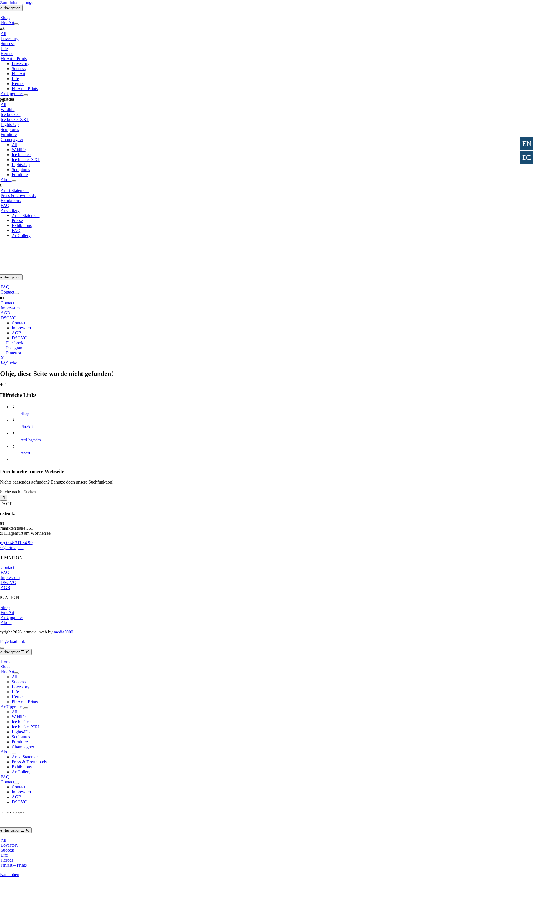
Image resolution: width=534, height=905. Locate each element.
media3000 (63, 632)
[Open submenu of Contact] (16, 293)
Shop (25, 413)
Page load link (12, 641)
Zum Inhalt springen (18, 2)
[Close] (2, 648)
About (25, 453)
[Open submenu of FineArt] (16, 24)
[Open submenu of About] (14, 181)
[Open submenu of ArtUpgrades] (25, 95)
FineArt (27, 427)
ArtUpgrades (31, 440)
